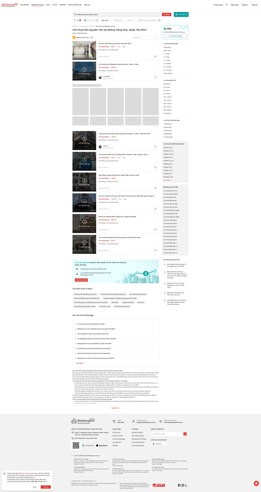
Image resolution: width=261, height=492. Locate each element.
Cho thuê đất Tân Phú (170, 191)
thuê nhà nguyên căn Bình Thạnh (84, 306)
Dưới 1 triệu (167, 50)
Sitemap (115, 445)
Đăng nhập (235, 5)
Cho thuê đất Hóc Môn (171, 204)
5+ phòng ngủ (168, 137)
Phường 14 (168, 170)
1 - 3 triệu (166, 54)
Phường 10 (168, 177)
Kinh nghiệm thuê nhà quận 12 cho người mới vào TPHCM (176, 265)
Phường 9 (168, 174)
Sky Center (115, 302)
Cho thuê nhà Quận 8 (170, 223)
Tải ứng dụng (218, 5)
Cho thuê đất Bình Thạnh (171, 210)
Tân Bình (91, 26)
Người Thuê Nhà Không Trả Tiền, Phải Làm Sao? (175, 294)
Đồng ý (46, 487)
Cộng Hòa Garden (128, 302)
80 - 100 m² (167, 94)
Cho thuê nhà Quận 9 (170, 220)
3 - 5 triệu (166, 57)
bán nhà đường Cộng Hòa (138, 294)
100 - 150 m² (168, 97)
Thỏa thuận (167, 47)
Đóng (34, 487)
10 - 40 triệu (167, 64)
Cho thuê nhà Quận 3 (170, 240)
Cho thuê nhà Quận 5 (170, 233)
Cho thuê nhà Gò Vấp (170, 207)
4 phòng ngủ (167, 134)
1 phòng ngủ (167, 124)
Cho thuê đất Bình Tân (171, 214)
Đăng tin (255, 5)
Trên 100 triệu (168, 73)
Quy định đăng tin (137, 432)
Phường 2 (168, 148)
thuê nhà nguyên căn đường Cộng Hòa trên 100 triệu (90, 302)
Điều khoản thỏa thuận (139, 439)
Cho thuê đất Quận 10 (170, 253)
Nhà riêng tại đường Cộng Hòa (105, 26)
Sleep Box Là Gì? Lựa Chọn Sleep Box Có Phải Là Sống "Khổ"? (175, 285)
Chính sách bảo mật (138, 442)
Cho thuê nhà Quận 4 (170, 236)
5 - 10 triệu (167, 60)
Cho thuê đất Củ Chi (170, 197)
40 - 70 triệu (167, 67)
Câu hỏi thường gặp (118, 439)
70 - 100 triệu (168, 70)
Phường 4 (168, 157)
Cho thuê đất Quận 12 (170, 246)
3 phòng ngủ (167, 130)
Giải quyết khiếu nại (138, 445)
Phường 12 (168, 151)
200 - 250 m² (168, 103)
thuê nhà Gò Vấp (104, 306)
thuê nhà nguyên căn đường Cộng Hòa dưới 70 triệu (119, 298)
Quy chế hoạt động (138, 436)
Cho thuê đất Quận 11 (170, 249)
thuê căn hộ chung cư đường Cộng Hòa (113, 294)
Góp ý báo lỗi (116, 442)
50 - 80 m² (167, 90)
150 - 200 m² (168, 100)
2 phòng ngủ (167, 127)
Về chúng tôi (116, 432)
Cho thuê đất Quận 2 (170, 243)
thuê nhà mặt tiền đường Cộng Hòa (85, 294)
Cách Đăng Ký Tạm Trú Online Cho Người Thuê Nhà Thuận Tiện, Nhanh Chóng (176, 302)
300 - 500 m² (168, 110)
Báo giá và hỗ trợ (117, 436)
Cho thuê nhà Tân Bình (171, 194)
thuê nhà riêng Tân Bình (122, 306)
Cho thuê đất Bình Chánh (171, 217)
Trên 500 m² (167, 113)
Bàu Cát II (141, 302)
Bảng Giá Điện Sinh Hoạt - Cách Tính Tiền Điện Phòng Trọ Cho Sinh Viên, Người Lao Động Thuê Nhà (177, 275)
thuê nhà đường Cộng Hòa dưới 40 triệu (86, 298)
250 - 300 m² (168, 107)
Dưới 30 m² (167, 84)
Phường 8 (168, 164)
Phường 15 (168, 154)
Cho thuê (75, 26)
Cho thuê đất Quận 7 (170, 227)
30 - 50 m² (167, 87)
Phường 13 (168, 161)
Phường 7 (168, 167)
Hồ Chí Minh (83, 26)
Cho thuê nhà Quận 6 (170, 230)
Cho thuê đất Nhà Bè (170, 201)
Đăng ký (245, 5)
